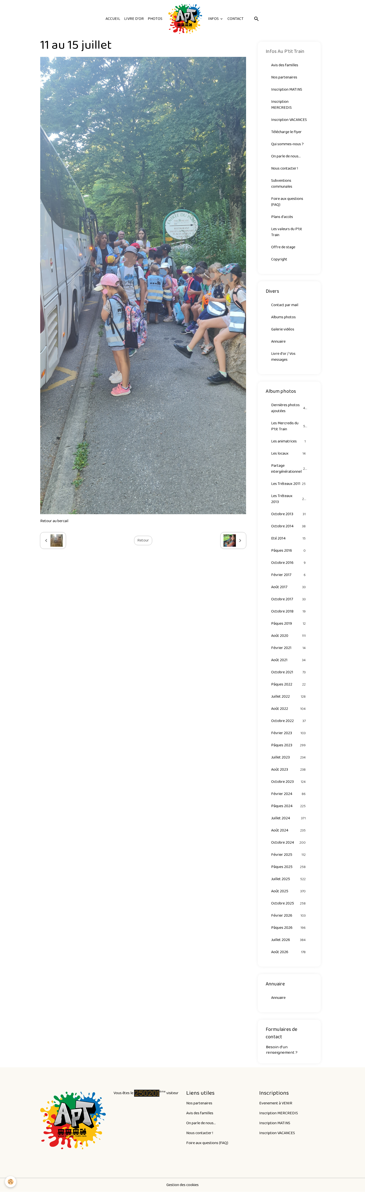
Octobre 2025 (288, 903)
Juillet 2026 (288, 940)
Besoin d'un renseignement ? (281, 1050)
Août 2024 (288, 830)
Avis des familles (284, 65)
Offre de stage (283, 247)
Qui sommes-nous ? (287, 144)
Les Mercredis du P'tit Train (289, 426)
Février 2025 (288, 855)
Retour (143, 540)
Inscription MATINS (286, 89)
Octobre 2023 (288, 782)
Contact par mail (284, 305)
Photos (155, 19)
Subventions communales (281, 184)
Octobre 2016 (288, 563)
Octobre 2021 (288, 672)
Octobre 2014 (288, 526)
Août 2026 (288, 952)
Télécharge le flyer (286, 132)
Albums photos (283, 317)
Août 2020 (288, 636)
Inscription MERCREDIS (281, 105)
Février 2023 (288, 733)
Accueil (113, 19)
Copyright (279, 259)
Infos (213, 19)
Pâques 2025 (288, 867)
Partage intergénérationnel (289, 469)
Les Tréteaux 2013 (288, 499)
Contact (235, 19)
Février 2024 (288, 794)
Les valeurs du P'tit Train (286, 232)
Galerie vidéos (282, 329)
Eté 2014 (288, 538)
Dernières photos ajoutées (289, 408)
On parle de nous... (286, 156)
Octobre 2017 (288, 599)
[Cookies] (10, 1181)
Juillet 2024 (288, 818)
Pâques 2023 (288, 745)
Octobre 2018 (288, 611)
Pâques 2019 (288, 623)
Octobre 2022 (288, 721)
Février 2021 (288, 648)
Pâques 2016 (288, 550)
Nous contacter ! (284, 168)
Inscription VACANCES (289, 120)
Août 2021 (288, 660)
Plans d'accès (282, 217)
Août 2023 (288, 769)
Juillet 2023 (288, 757)
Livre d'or (134, 19)
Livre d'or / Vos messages (283, 357)
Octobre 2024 (288, 842)
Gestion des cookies (182, 1185)
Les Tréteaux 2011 (288, 484)
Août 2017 (288, 587)
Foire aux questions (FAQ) (287, 202)
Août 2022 (288, 709)
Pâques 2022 (288, 684)
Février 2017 (288, 575)
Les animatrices (288, 441)
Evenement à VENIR (275, 1103)
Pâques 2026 (288, 928)
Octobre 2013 (288, 514)
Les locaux (288, 453)
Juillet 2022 (288, 696)
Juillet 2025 (288, 879)
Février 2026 (288, 915)
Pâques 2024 (288, 806)
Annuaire (278, 341)
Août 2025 (288, 891)
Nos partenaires (284, 77)
